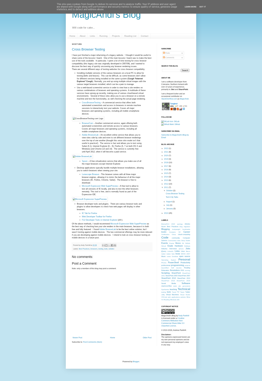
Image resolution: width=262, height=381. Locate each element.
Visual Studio (185, 294)
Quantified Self (167, 268)
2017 (166, 166)
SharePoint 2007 (184, 276)
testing (100, 249)
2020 (166, 155)
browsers (94, 249)
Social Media (168, 283)
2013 (166, 180)
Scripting (165, 273)
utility (163, 294)
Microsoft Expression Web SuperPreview (100, 186)
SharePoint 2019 (183, 281)
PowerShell (173, 262)
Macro (188, 251)
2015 (166, 173)
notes (169, 256)
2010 (166, 213)
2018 (166, 162)
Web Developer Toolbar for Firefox (97, 216)
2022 (166, 148)
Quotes (178, 268)
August (169, 202)
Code (164, 237)
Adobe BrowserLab (90, 135)
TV (178, 292)
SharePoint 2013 (183, 278)
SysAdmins (165, 289)
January (169, 209)
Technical (184, 289)
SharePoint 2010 (168, 278)
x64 (178, 299)
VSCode (164, 297)
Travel (174, 292)
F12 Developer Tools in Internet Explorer (99, 220)
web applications (174, 297)
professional (165, 265)
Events (164, 243)
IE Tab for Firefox (89, 213)
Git (183, 243)
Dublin (188, 240)
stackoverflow (166, 286)
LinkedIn (170, 251)
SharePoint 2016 (168, 281)
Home (112, 338)
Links (177, 251)
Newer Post (77, 338)
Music (163, 256)
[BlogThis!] (106, 245)
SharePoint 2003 (171, 276)
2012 (166, 184)
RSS (182, 270)
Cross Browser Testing (88, 49)
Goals (170, 246)
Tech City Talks (172, 197)
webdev (111, 249)
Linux (183, 251)
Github (177, 124)
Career (186, 232)
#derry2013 (165, 224)
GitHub (187, 243)
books (163, 232)
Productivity (185, 263)
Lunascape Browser (90, 174)
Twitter (187, 292)
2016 (166, 170)
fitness (178, 243)
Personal (184, 259)
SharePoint (176, 273)
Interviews (173, 249)
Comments (169, 58)
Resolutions (175, 270)
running (187, 270)
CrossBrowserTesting (91, 102)
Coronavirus (172, 240)
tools (106, 249)
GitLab (176, 121)
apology (180, 224)
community (176, 238)
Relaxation (165, 270)
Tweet (182, 292)
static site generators (181, 286)
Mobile (177, 254)
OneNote (175, 256)
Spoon (84, 161)
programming (177, 265)
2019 (166, 159)
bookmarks (186, 229)
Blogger (136, 362)
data (178, 240)
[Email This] (103, 245)
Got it (202, 7)
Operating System (168, 260)
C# (179, 232)
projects (187, 265)
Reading (187, 268)
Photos (163, 263)
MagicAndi (184, 99)
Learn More (190, 7)
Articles (187, 224)
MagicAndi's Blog (106, 15)
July (168, 205)
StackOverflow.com (169, 99)
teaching (173, 289)
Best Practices (84, 249)
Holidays (187, 246)
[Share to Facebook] (112, 245)
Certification (165, 234)
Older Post (147, 338)
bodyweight (176, 229)
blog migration (185, 226)
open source (184, 256)
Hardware (179, 246)
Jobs (188, 248)
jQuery (163, 251)
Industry (164, 249)
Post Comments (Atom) (92, 342)
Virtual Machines (172, 294)
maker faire (170, 254)
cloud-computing (184, 234)
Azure (163, 226)
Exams (171, 243)
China (174, 234)
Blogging (165, 229)
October (169, 191)
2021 (166, 152)
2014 (166, 177)
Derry (183, 240)
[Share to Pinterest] (114, 245)
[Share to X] (109, 245)
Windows (173, 299)
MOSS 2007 (185, 254)
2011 (166, 187)
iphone (181, 249)
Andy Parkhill (183, 316)
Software (186, 283)
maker (163, 254)
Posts (167, 53)
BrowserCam (87, 123)
